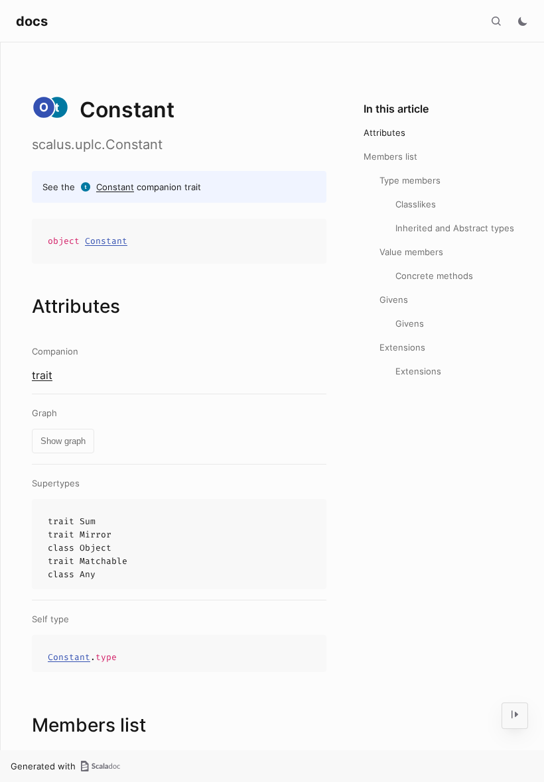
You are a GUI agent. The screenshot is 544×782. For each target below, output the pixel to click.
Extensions (402, 347)
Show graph (63, 441)
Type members (410, 180)
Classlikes (415, 204)
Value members (411, 252)
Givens (393, 299)
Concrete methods (434, 275)
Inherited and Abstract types (454, 228)
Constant (115, 187)
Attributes (384, 132)
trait (42, 375)
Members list (390, 156)
